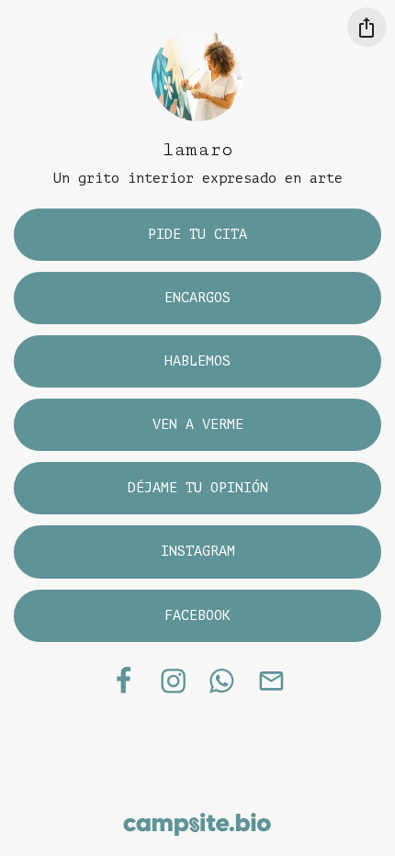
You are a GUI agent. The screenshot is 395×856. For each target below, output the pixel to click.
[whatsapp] (222, 680)
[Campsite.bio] (197, 824)
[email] (271, 680)
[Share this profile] (367, 27)
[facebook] (123, 680)
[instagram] (174, 680)
